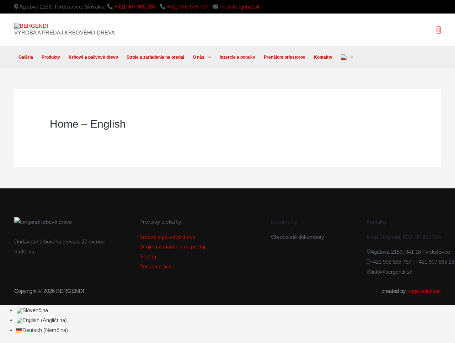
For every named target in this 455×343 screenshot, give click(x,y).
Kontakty (323, 57)
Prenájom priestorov (284, 57)
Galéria (25, 57)
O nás (198, 57)
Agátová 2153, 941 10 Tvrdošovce (410, 252)
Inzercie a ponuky (237, 57)
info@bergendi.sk (239, 7)
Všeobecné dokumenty (297, 237)
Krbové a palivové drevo (93, 57)
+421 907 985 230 (135, 7)
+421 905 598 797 (188, 7)
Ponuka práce (155, 266)
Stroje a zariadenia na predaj (155, 57)
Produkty (51, 57)
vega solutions (424, 291)
